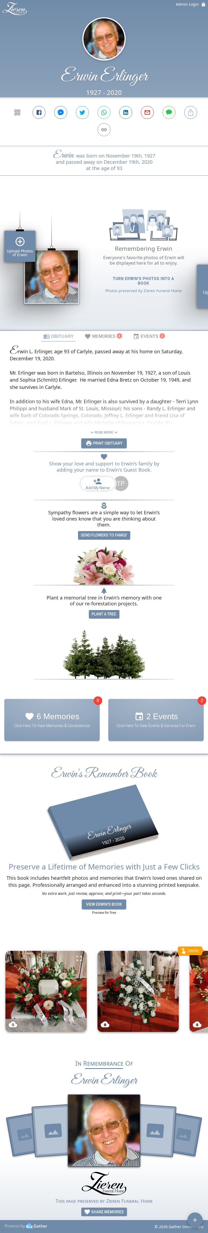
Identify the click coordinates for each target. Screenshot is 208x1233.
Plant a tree (104, 614)
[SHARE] (190, 112)
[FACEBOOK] (39, 112)
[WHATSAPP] (104, 112)
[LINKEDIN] (125, 112)
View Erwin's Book (104, 904)
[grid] (104, 262)
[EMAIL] (147, 112)
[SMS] (169, 112)
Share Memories (107, 1212)
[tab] (58, 336)
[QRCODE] (17, 112)
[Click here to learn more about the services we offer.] (104, 1184)
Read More (104, 432)
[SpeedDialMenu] (195, 1220)
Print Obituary (107, 443)
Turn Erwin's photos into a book (143, 280)
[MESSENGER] (60, 112)
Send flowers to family (104, 535)
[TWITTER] (82, 112)
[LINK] (104, 129)
